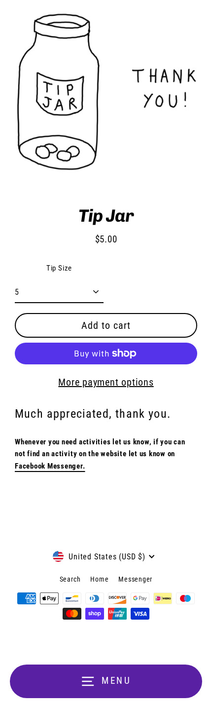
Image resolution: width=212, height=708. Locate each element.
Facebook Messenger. (50, 466)
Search (70, 579)
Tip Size (59, 268)
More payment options (105, 382)
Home (99, 579)
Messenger (135, 579)
